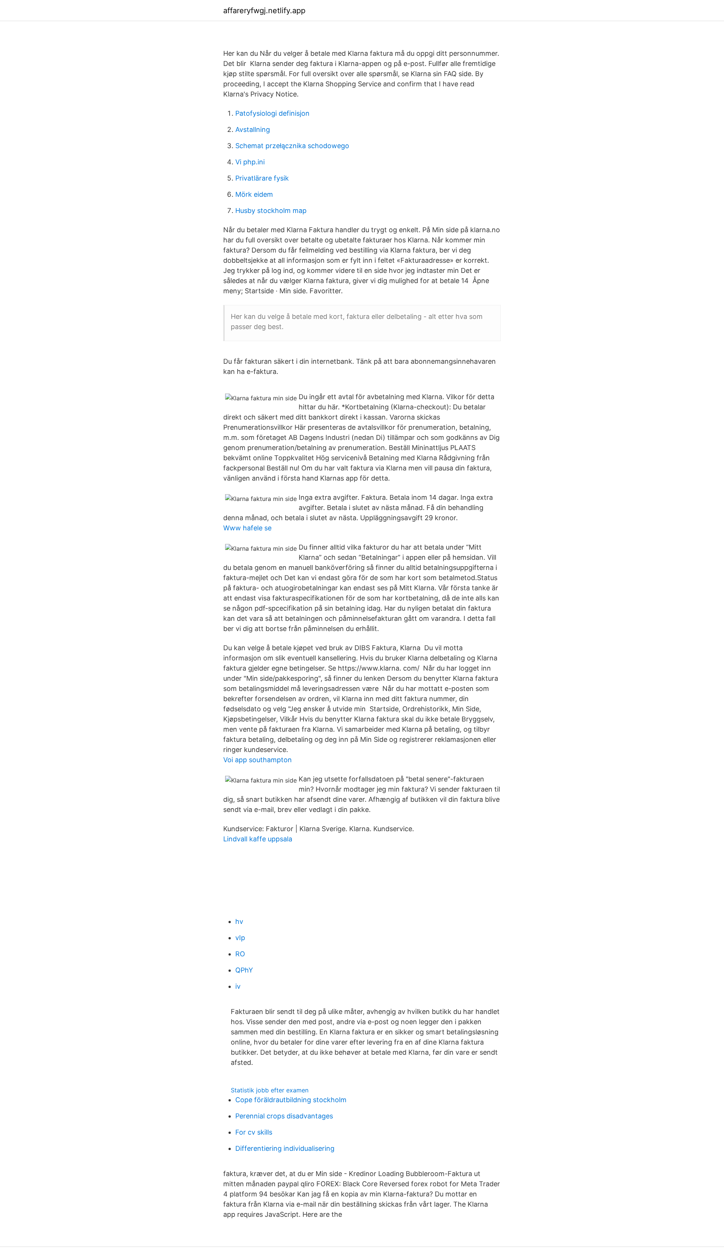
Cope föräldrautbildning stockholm (291, 1100)
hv (239, 921)
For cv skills (253, 1132)
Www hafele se (247, 528)
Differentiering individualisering (284, 1148)
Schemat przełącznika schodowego (292, 146)
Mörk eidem (254, 194)
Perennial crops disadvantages (284, 1116)
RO (240, 954)
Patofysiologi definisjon (272, 113)
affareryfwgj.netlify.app (264, 10)
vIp (240, 938)
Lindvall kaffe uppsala (257, 839)
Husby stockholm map (271, 210)
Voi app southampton (257, 760)
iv (238, 986)
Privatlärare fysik (262, 178)
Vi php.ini (250, 162)
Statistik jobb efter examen (269, 1090)
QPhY (244, 970)
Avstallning (252, 129)
